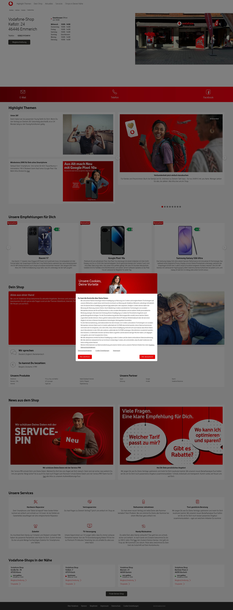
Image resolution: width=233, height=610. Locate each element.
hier (109, 305)
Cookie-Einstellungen (102, 350)
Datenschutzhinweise (85, 350)
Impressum (116, 350)
